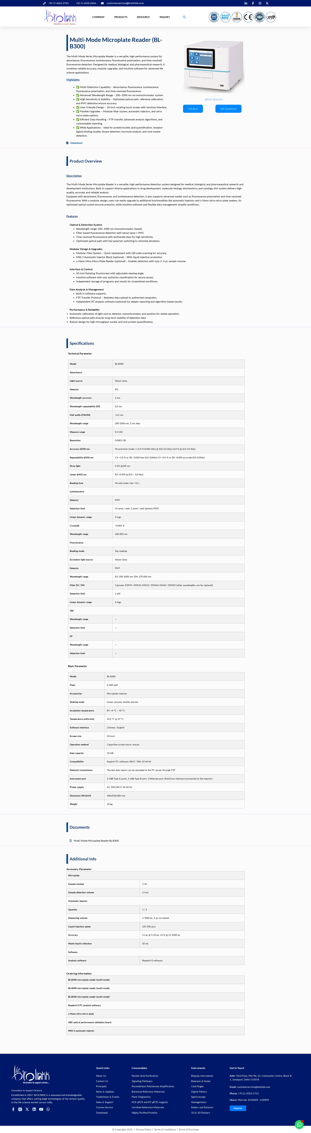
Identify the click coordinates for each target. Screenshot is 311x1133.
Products (120, 17)
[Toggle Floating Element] (299, 1124)
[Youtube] (41, 1109)
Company (98, 17)
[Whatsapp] (48, 1109)
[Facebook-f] (13, 1109)
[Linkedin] (34, 1109)
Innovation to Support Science (26, 1090)
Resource (143, 17)
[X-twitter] (27, 1109)
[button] (184, 17)
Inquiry (165, 17)
